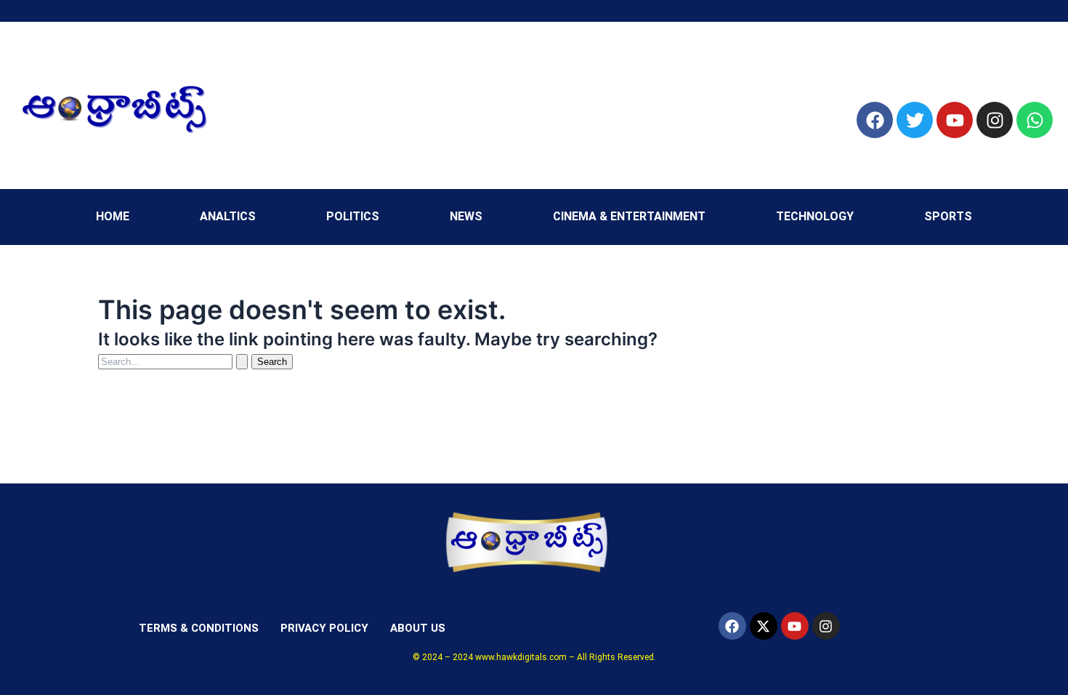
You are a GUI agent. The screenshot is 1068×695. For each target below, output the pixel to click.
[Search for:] (174, 360)
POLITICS (352, 216)
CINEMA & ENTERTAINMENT (629, 216)
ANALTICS (228, 216)
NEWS (466, 216)
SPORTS (948, 216)
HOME (112, 216)
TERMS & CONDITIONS (199, 628)
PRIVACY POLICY (324, 628)
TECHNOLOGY (815, 216)
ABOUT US (417, 628)
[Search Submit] (242, 361)
